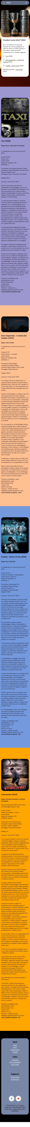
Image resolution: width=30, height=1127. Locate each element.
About (15, 1045)
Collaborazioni (15, 1050)
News (15, 1047)
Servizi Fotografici (15, 1062)
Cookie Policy (15, 1079)
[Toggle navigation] (26, 2)
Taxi (7, 56)
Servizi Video (15, 1064)
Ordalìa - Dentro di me (12, 66)
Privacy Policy (15, 1077)
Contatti (15, 1052)
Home (8, 3)
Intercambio (19, 69)
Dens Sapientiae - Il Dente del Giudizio (13, 61)
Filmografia (15, 1060)
